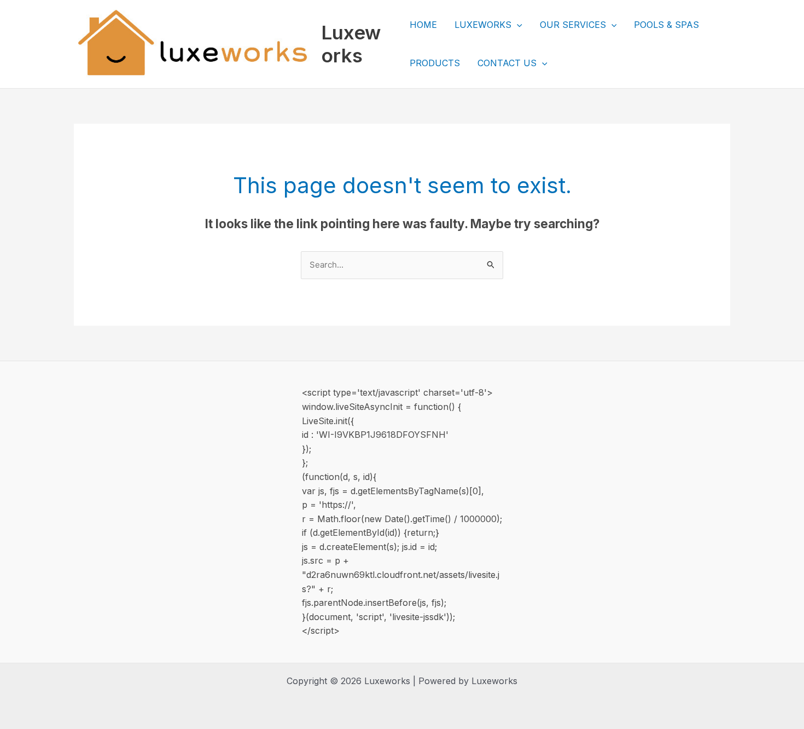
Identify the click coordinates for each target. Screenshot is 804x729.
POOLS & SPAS (666, 24)
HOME (423, 24)
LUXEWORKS (483, 24)
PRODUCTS (435, 62)
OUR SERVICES (573, 24)
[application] (516, 24)
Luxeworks (351, 44)
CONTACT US (507, 62)
